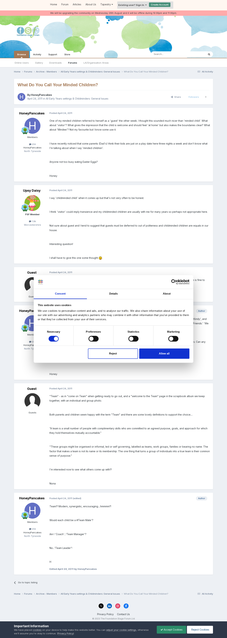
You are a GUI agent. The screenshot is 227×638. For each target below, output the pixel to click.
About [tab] (167, 293)
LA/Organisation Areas (96, 62)
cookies (37, 629)
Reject (113, 353)
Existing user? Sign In (131, 5)
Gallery (39, 62)
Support (52, 54)
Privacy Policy (105, 614)
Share (177, 96)
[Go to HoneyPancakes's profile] (21, 97)
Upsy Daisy (32, 190)
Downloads (55, 62)
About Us (90, 4)
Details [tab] (113, 293)
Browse (21, 54)
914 (33, 144)
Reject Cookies (200, 629)
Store (67, 54)
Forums (72, 62)
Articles (77, 4)
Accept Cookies (172, 629)
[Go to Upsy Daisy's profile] (32, 203)
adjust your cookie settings (121, 629)
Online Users (22, 62)
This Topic (194, 54)
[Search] (209, 54)
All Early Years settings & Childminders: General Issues (77, 98)
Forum (64, 4)
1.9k (33, 221)
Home (53, 4)
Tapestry (106, 4)
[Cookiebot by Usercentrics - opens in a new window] (173, 282)
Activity (37, 54)
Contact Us (123, 614)
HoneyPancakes (41, 94)
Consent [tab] (60, 293)
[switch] (93, 339)
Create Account (159, 4)
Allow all (164, 353)
